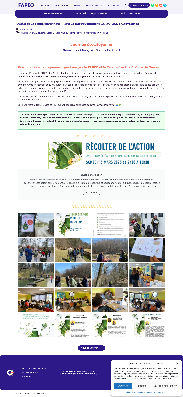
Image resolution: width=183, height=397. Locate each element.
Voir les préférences (166, 386)
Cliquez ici (91, 193)
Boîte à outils (53, 33)
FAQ (107, 5)
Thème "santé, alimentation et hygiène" (88, 33)
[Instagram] (156, 5)
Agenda (77, 5)
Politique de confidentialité (135, 392)
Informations (61, 5)
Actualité (40, 33)
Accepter (122, 386)
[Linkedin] (165, 5)
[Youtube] (160, 5)
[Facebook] (152, 5)
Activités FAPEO (27, 33)
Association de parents (89, 13)
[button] (177, 363)
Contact (116, 5)
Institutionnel (128, 13)
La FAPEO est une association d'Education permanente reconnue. (78, 372)
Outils (64, 33)
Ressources (51, 13)
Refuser (142, 386)
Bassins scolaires (94, 5)
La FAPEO (45, 5)
